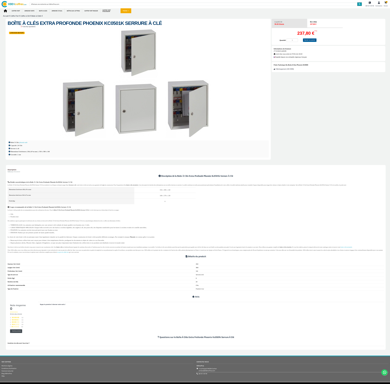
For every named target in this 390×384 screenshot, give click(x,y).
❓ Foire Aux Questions (27, 26)
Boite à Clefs (36, 16)
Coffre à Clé (25, 16)
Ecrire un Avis (16, 331)
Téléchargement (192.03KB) (284, 69)
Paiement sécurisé (7, 371)
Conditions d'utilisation (9, 368)
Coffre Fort (14, 16)
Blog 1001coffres (7, 373)
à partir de (279, 23)
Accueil (6, 16)
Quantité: (283, 40)
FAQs (3, 376)
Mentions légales (7, 366)
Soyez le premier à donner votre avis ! (52, 304)
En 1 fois (313, 23)
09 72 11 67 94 (203, 374)
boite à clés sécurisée (346, 247)
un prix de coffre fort (63, 252)
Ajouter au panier (309, 40)
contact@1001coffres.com (207, 371)
